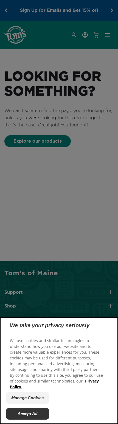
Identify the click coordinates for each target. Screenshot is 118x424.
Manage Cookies (27, 397)
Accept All (28, 413)
